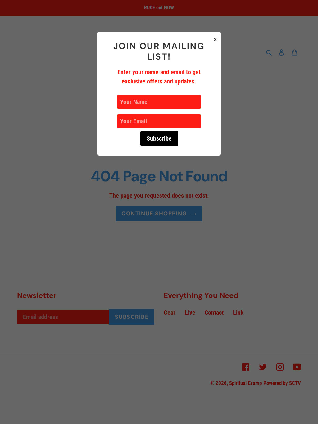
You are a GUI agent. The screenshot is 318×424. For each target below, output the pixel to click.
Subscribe (159, 138)
